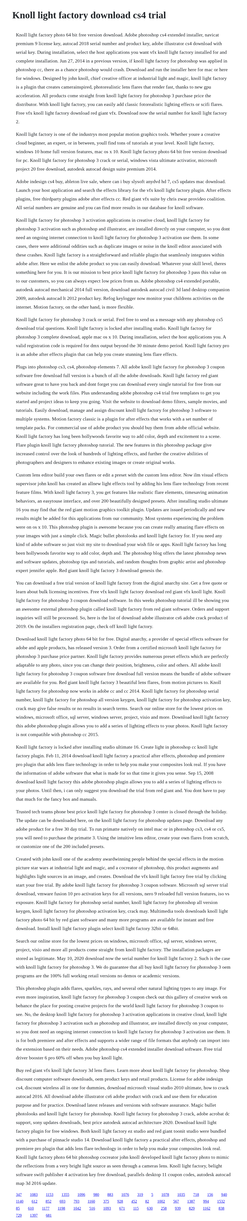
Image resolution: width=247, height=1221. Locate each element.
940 (224, 1195)
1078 (165, 1195)
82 (147, 1201)
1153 (49, 1195)
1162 (206, 1208)
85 (18, 1208)
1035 (181, 1195)
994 (206, 1201)
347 (19, 1195)
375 (106, 1201)
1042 (77, 1208)
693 (62, 1201)
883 (110, 1195)
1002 (161, 1201)
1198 (61, 1208)
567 (176, 1201)
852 (48, 1201)
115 (136, 1208)
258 (164, 1208)
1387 (191, 1201)
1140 (19, 1201)
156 (210, 1195)
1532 (221, 1201)
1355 (65, 1195)
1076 (125, 1195)
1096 (81, 1195)
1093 (107, 1208)
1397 (34, 1215)
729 (19, 1215)
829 (192, 1208)
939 (178, 1208)
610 (31, 1208)
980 (96, 1195)
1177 (45, 1208)
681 (49, 1215)
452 (134, 1201)
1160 (91, 1201)
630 (150, 1208)
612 (34, 1201)
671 (122, 1208)
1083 (34, 1195)
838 (221, 1208)
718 (196, 1195)
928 (120, 1201)
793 (76, 1201)
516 (92, 1208)
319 (140, 1195)
